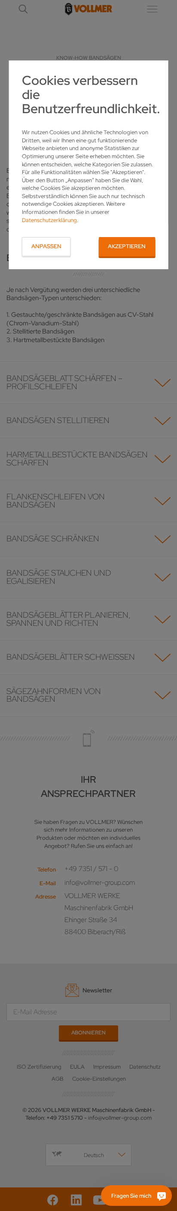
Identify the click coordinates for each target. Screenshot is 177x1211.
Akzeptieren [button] (127, 246)
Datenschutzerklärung (49, 220)
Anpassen (46, 246)
